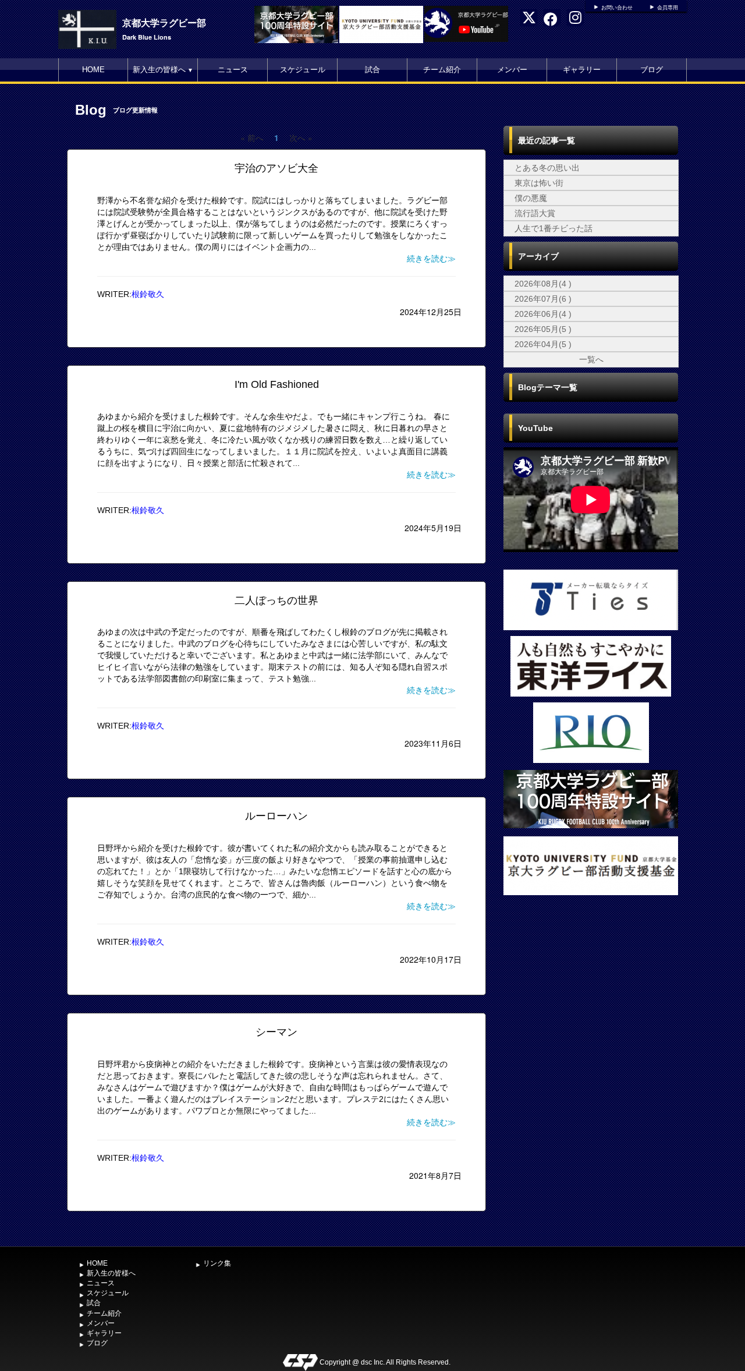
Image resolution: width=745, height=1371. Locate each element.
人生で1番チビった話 (554, 228)
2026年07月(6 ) (543, 298)
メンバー (512, 69)
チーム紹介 (442, 69)
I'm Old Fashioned (277, 384)
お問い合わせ (617, 7)
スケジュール (302, 69)
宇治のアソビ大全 (276, 168)
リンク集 (217, 1263)
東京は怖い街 (539, 183)
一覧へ (591, 359)
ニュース (233, 69)
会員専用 (667, 7)
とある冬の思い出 (547, 167)
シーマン (276, 1032)
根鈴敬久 (148, 294)
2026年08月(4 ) (543, 283)
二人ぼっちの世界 (276, 600)
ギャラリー (582, 69)
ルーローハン (276, 816)
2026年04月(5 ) (543, 344)
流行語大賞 (535, 213)
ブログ (651, 69)
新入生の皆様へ (163, 69)
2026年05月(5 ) (543, 329)
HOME (93, 69)
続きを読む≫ (431, 258)
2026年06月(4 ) (543, 314)
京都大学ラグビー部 (164, 22)
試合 (372, 69)
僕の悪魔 (531, 198)
